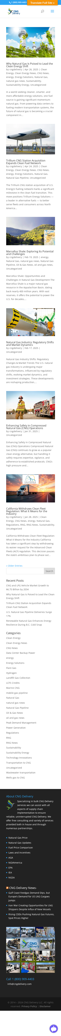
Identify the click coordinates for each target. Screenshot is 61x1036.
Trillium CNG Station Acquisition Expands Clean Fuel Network (25, 162)
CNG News (43, 73)
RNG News (32, 524)
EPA (10, 867)
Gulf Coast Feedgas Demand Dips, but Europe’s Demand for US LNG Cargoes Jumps (29, 896)
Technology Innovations (19, 757)
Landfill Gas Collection (18, 677)
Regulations (12, 524)
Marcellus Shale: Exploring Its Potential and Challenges (30, 253)
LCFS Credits (13, 682)
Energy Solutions (24, 77)
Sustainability (33, 80)
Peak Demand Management (21, 722)
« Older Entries (14, 565)
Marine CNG (13, 687)
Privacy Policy (29, 1006)
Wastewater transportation (20, 772)
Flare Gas (11, 667)
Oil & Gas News (24, 264)
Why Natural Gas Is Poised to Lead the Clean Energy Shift (29, 65)
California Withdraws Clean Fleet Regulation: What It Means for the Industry (26, 511)
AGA (10, 857)
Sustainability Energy (17, 84)
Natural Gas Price (17, 837)
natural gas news (15, 80)
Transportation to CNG (18, 762)
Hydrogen (11, 672)
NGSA (11, 877)
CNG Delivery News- (23, 888)
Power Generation (16, 727)
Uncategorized (38, 84)
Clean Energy (13, 637)
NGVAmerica (15, 862)
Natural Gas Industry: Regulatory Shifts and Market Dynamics (30, 343)
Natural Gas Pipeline (17, 177)
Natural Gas (40, 77)
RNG (22, 524)
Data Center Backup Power (20, 652)
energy (10, 77)
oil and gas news (43, 264)
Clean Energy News (25, 73)
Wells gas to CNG (15, 777)
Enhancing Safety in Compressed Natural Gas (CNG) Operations (26, 427)
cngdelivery (15, 69)
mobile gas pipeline (17, 692)
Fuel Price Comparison (20, 847)
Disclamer (45, 1006)
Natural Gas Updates (19, 842)
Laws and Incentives (19, 852)
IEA (10, 872)
